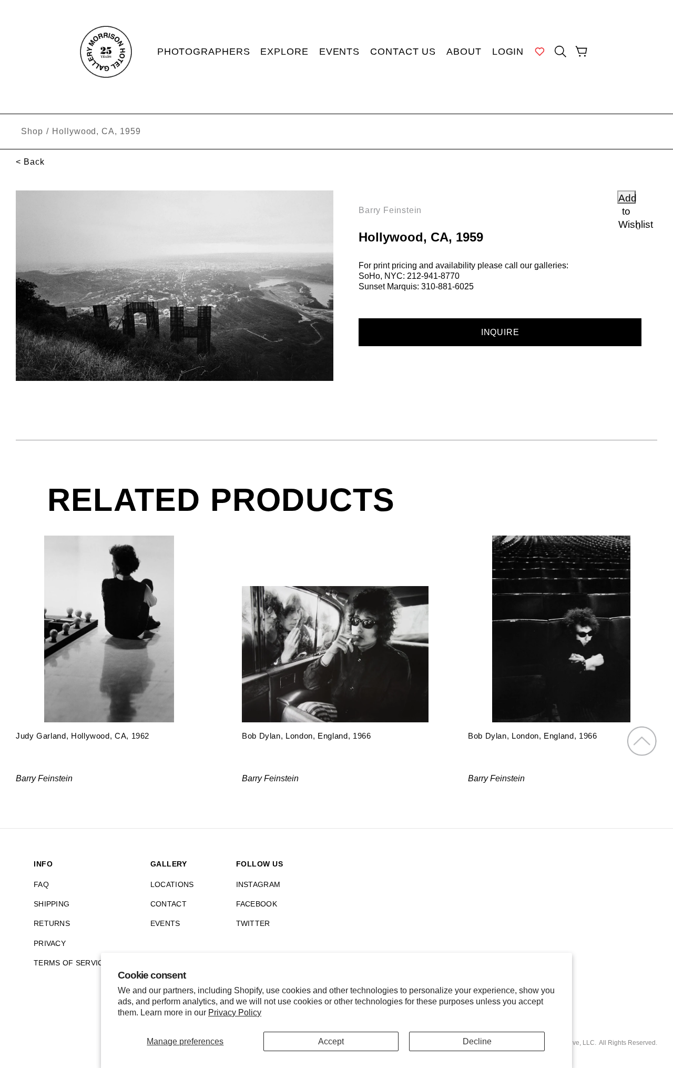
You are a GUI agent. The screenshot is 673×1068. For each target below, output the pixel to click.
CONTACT (168, 904)
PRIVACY (50, 943)
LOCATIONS (172, 884)
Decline (477, 1041)
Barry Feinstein (390, 210)
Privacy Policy (234, 1012)
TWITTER (253, 923)
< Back (30, 161)
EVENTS (165, 923)
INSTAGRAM (258, 884)
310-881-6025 (447, 286)
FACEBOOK (256, 904)
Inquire (500, 332)
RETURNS (52, 923)
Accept (331, 1041)
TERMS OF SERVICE (71, 963)
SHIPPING (51, 904)
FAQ (41, 884)
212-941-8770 (433, 275)
